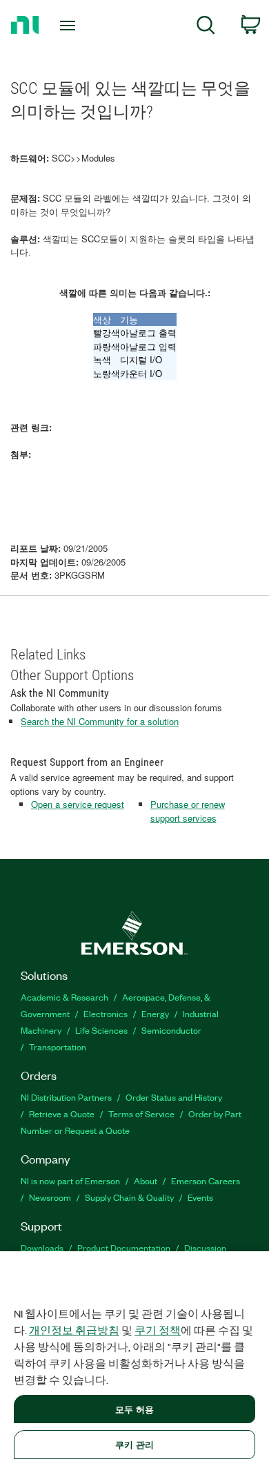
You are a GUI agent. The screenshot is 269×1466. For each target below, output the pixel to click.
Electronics (105, 1013)
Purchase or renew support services (187, 811)
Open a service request (77, 804)
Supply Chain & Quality (129, 1197)
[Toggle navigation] (70, 25)
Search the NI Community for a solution (100, 721)
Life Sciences (101, 1029)
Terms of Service (141, 1113)
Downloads (42, 1247)
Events (200, 1197)
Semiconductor (171, 1029)
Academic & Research (64, 996)
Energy (155, 1013)
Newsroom (50, 1197)
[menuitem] (206, 27)
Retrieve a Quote (61, 1113)
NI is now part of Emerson (70, 1180)
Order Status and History (174, 1096)
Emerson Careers (205, 1180)
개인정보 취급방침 (74, 1330)
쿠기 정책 (157, 1330)
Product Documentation (123, 1247)
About (145, 1180)
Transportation (57, 1046)
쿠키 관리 (135, 1444)
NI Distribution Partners (66, 1096)
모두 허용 (135, 1409)
